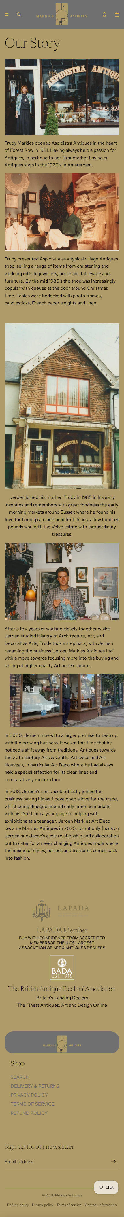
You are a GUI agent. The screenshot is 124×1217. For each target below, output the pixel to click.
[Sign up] (113, 1161)
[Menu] (6, 14)
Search (20, 1077)
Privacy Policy (29, 1095)
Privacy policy (42, 1205)
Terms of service (69, 1205)
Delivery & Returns (35, 1086)
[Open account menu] (104, 14)
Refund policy (29, 1113)
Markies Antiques (68, 1195)
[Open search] (19, 14)
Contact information (101, 1205)
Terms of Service (33, 1104)
